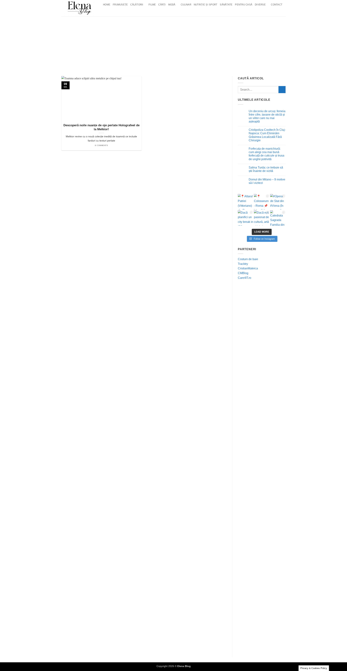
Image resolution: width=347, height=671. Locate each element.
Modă (171, 4)
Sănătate (226, 4)
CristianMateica (248, 268)
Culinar (186, 4)
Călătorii (136, 4)
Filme (152, 4)
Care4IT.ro (244, 277)
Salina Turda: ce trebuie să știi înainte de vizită (266, 169)
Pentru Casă (243, 4)
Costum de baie (248, 259)
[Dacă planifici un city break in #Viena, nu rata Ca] (245, 218)
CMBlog (243, 273)
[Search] (105, 11)
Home (106, 4)
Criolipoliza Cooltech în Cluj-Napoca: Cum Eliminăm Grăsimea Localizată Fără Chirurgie (267, 135)
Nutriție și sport (205, 4)
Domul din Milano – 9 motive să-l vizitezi (267, 181)
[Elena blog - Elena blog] (79, 8)
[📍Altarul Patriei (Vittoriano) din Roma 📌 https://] (245, 201)
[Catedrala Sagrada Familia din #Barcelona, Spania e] (278, 218)
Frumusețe (120, 4)
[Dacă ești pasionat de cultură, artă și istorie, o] (261, 218)
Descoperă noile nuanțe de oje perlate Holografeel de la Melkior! (101, 127)
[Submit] (282, 89)
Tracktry (243, 263)
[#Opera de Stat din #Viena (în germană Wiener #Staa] (278, 201)
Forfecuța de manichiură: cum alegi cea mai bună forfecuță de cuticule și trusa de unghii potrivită (266, 154)
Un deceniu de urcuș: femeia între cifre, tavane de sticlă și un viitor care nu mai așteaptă (267, 116)
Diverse (260, 4)
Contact (276, 4)
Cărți (162, 4)
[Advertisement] (173, 43)
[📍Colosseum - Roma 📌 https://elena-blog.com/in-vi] (261, 201)
